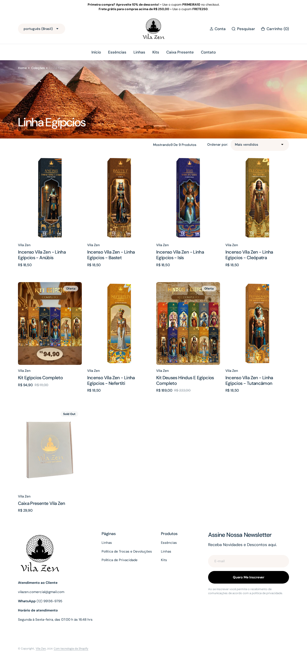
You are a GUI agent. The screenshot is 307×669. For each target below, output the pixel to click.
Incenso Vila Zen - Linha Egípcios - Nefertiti (111, 380)
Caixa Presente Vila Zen (41, 503)
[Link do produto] (50, 197)
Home (22, 68)
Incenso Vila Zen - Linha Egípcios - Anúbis (42, 255)
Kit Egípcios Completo (40, 378)
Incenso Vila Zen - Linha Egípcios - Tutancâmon (249, 380)
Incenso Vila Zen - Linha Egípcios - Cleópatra (249, 255)
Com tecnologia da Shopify (71, 648)
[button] (218, 28)
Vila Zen (41, 648)
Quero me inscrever (248, 577)
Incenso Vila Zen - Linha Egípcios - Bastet (111, 255)
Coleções (38, 68)
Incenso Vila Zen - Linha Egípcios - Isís (180, 255)
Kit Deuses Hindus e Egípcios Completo (185, 380)
